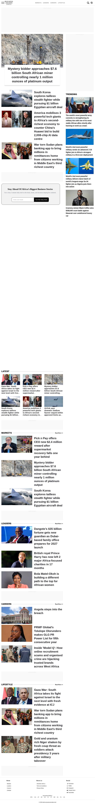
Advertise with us (41, 783)
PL (61, 797)
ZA (64, 797)
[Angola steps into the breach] (32, 615)
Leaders (46, 2)
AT (38, 797)
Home (8, 780)
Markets (38, 2)
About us (39, 780)
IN (48, 797)
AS (35, 797)
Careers (53, 2)
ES (45, 797)
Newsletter (71, 792)
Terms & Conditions (42, 786)
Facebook (70, 783)
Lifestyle (61, 2)
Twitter (70, 786)
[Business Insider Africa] (9, 3)
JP (51, 797)
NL (57, 797)
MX (54, 797)
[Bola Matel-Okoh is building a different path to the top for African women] (32, 579)
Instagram (70, 788)
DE (41, 797)
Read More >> (59, 433)
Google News (71, 790)
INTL (31, 797)
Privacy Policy (40, 788)
